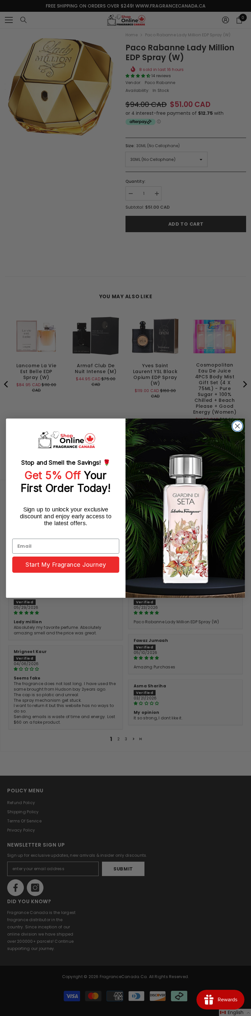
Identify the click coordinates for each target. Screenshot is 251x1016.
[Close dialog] (237, 426)
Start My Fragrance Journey (65, 564)
